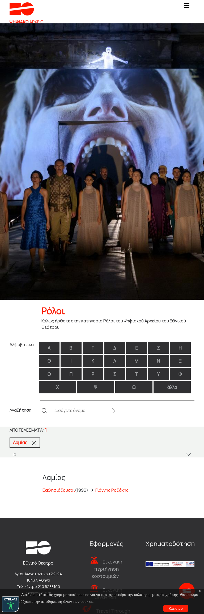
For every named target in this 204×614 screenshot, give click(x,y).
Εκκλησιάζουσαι (58, 490)
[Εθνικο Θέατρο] (38, 547)
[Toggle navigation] (186, 7)
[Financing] (170, 557)
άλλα (172, 387)
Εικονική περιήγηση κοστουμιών (107, 568)
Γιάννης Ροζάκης (112, 490)
